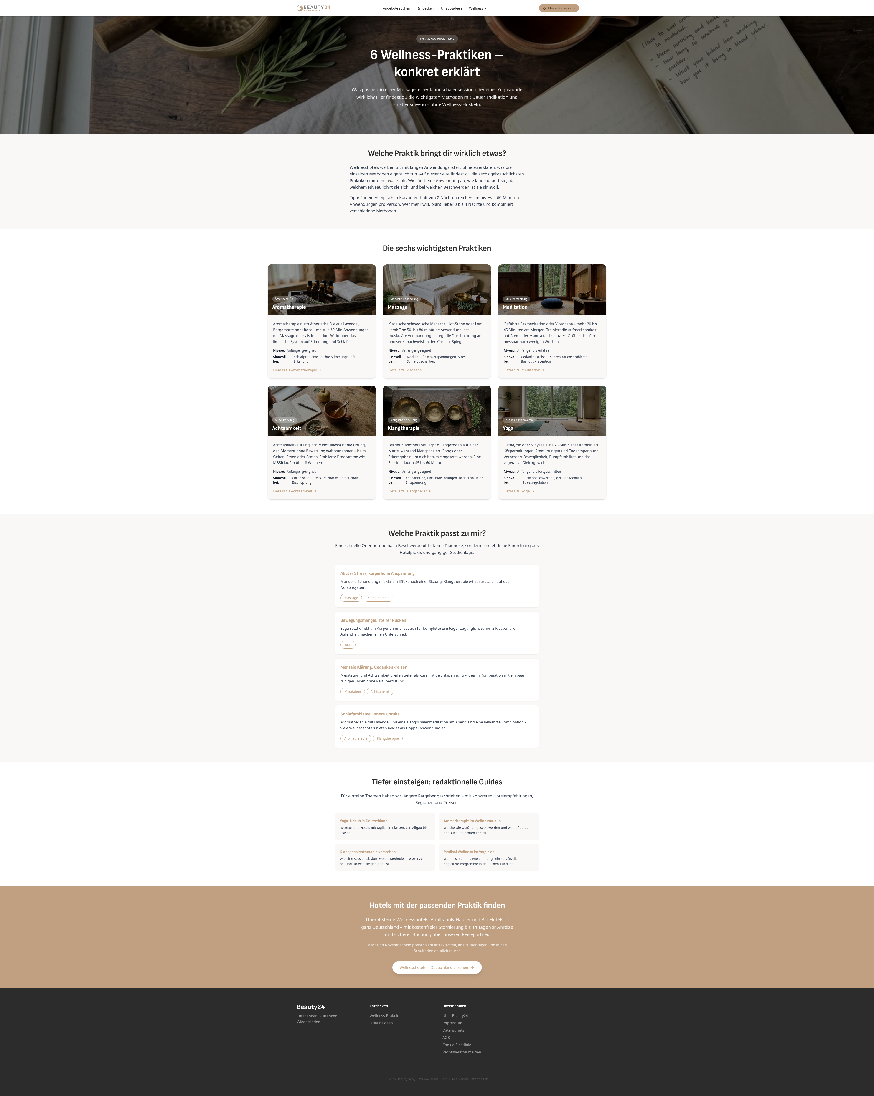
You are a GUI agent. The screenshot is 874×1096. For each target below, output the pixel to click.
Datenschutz (453, 1030)
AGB (446, 1037)
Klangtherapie (378, 598)
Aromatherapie (355, 738)
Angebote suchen (396, 8)
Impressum (452, 1022)
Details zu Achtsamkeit (292, 491)
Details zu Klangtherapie (410, 491)
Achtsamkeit (380, 691)
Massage (351, 598)
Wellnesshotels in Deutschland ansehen (434, 967)
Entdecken (425, 8)
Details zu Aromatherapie (295, 370)
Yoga (348, 644)
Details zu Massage (405, 370)
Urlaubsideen (451, 8)
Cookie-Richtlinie (456, 1044)
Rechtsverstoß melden (461, 1052)
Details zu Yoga (517, 491)
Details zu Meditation (522, 370)
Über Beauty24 (455, 1015)
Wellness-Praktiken (386, 1015)
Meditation (352, 691)
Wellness (476, 8)
